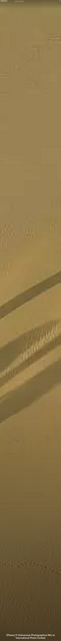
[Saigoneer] (4, 0)
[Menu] (59, 1)
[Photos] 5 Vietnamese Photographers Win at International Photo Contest (30, 637)
